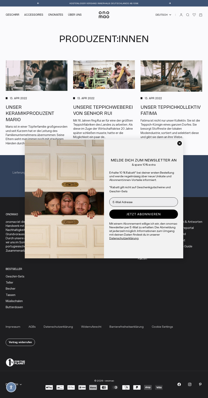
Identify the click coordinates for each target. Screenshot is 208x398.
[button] (11, 387)
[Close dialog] (180, 143)
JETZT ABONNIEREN (144, 214)
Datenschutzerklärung (124, 238)
